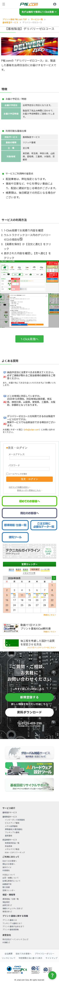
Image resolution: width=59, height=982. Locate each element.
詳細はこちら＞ (49, 615)
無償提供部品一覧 (12, 843)
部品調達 (8, 846)
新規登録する (29, 697)
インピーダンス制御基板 (15, 820)
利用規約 (6, 870)
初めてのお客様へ (9, 861)
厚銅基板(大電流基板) (13, 829)
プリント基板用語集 (10, 930)
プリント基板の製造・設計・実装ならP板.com (29, 4)
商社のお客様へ (8, 864)
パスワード (14, 465)
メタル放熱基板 (11, 826)
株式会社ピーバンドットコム (14, 939)
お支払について (8, 875)
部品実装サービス (9, 840)
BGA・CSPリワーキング (15, 853)
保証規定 (6, 902)
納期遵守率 (6, 884)
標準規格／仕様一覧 (10, 899)
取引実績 (6, 887)
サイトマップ (51, 958)
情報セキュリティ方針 (11, 909)
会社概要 (8, 954)
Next (54, 578)
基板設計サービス (9, 813)
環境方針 (6, 912)
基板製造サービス (10, 22)
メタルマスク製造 (12, 849)
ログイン (54, 4)
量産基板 (8, 836)
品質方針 (6, 905)
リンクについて (8, 958)
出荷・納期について (10, 878)
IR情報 (5, 942)
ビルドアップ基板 (12, 823)
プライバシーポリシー (44, 954)
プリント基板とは (9, 920)
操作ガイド (6, 867)
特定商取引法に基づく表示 (30, 958)
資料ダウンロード (29, 712)
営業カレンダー (29, 564)
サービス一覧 (37, 19)
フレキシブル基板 (12, 832)
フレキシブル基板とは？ (12, 923)
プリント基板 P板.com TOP (14, 19)
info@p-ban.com (31, 430)
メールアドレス (17, 454)
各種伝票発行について (11, 881)
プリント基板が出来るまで (13, 926)
